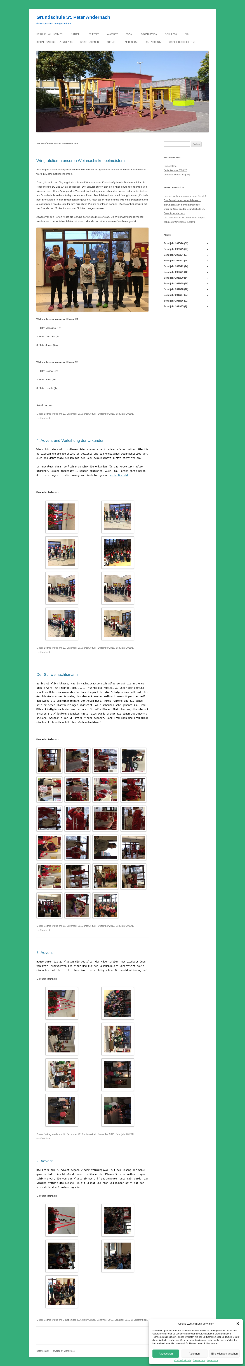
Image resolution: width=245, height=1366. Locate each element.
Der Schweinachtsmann (57, 674)
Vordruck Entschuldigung (177, 174)
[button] (238, 1323)
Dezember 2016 (106, 413)
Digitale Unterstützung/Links (54, 42)
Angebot (112, 34)
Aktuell (76, 34)
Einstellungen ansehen (224, 1353)
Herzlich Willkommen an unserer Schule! (185, 196)
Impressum (212, 1360)
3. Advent (44, 952)
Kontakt (112, 42)
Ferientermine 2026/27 (175, 170)
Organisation (149, 34)
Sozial (129, 34)
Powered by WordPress (63, 1351)
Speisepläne (170, 166)
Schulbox (171, 34)
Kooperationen (89, 42)
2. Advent (44, 1161)
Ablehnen (194, 1353)
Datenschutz (199, 1360)
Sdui (187, 34)
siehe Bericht (119, 475)
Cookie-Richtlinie (182, 1360)
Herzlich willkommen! (49, 34)
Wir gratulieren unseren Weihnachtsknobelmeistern (80, 160)
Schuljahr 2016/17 (125, 413)
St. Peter (94, 34)
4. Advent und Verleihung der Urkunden (70, 440)
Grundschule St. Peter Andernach (73, 17)
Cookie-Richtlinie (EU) (182, 42)
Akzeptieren (166, 1353)
